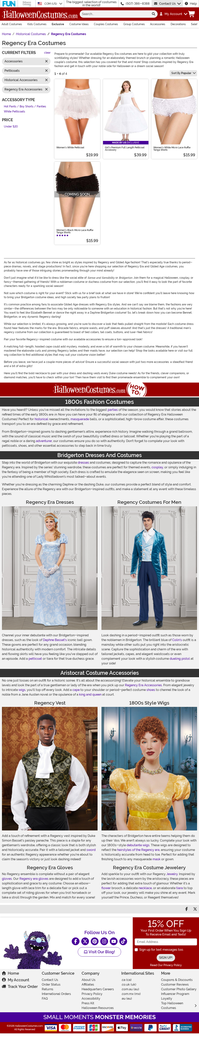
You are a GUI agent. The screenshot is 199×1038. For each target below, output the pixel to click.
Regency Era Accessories (143, 685)
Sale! (194, 24)
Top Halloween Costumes (172, 1005)
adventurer (44, 441)
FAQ (45, 998)
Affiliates (88, 984)
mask (157, 859)
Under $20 (11, 126)
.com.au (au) (130, 989)
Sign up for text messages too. (161, 949)
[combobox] (114, 14)
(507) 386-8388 (138, 3)
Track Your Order (23, 986)
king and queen (90, 694)
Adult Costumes (12, 24)
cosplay (157, 467)
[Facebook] (75, 941)
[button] (173, 14)
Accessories (157, 24)
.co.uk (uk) (128, 984)
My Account (18, 980)
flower (106, 888)
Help (193, 3)
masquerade (80, 419)
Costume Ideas (79, 24)
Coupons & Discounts (177, 980)
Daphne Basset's (55, 640)
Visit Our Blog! (101, 952)
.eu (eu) (126, 998)
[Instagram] (104, 941)
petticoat (35, 658)
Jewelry (172, 874)
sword (91, 850)
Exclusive (58, 24)
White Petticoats (14, 111)
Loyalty (166, 998)
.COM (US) (51, 3)
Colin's (177, 640)
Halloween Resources (98, 1008)
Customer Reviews (175, 984)
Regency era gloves (33, 879)
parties (113, 410)
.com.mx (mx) (131, 994)
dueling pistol (180, 658)
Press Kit (88, 1003)
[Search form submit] (153, 14)
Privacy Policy (92, 994)
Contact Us (167, 3)
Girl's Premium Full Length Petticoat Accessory (124, 148)
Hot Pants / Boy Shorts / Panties (25, 106)
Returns (47, 989)
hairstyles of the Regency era (138, 850)
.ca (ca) (126, 980)
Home (13, 973)
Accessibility (91, 998)
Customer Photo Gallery (178, 989)
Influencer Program (175, 994)
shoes (151, 690)
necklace (145, 888)
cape (76, 690)
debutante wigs (138, 845)
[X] (85, 941)
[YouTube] (114, 941)
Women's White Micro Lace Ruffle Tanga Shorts (171, 148)
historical (41, 419)
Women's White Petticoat (70, 147)
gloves (7, 879)
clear (47, 52)
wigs (22, 690)
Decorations (178, 24)
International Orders (56, 994)
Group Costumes (134, 24)
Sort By (181, 73)
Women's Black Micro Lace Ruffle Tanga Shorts (74, 231)
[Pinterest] (95, 941)
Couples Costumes (106, 24)
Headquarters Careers (98, 989)
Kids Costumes (36, 24)
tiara (179, 888)
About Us (88, 980)
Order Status (51, 984)
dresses (83, 462)
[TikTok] (123, 941)
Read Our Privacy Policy (166, 965)
